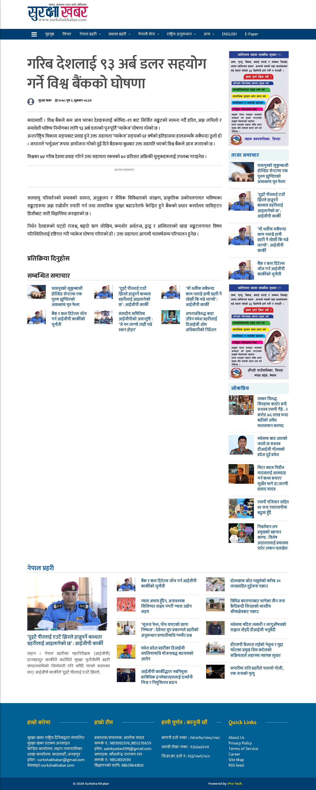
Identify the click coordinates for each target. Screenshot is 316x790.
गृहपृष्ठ (49, 34)
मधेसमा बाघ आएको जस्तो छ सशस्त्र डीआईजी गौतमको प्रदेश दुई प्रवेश (272, 446)
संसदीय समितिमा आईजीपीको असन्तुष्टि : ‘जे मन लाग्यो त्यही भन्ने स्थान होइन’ (136, 322)
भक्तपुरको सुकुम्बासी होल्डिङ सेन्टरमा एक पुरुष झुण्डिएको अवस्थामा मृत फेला (67, 296)
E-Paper (251, 34)
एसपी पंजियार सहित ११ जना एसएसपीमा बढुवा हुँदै (273, 508)
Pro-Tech (235, 784)
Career (234, 754)
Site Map (236, 759)
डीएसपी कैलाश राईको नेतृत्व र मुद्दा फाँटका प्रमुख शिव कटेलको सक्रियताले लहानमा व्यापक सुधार (256, 650)
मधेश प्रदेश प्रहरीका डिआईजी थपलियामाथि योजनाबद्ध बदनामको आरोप (167, 654)
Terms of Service (243, 748)
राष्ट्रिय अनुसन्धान (179, 34)
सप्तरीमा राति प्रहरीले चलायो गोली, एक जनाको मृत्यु (256, 671)
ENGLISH (229, 34)
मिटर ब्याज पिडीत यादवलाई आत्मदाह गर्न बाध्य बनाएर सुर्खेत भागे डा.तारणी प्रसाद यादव (272, 478)
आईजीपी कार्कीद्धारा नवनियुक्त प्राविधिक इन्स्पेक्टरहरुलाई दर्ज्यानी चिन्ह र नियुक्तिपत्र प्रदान (167, 677)
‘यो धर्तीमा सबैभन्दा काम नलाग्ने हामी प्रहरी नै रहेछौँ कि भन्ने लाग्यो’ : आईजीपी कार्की (204, 296)
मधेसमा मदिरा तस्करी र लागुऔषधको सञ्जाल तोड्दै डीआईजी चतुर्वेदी (258, 627)
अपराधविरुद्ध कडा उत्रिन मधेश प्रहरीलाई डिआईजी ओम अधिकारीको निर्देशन (201, 322)
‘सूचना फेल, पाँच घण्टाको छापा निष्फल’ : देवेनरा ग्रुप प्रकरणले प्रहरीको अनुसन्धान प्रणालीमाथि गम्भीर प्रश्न (169, 630)
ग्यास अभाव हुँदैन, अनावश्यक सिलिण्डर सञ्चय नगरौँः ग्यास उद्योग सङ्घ (166, 606)
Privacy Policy (240, 743)
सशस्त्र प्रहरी (117, 34)
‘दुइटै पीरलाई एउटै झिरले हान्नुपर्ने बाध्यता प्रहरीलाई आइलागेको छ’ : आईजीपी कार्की (135, 296)
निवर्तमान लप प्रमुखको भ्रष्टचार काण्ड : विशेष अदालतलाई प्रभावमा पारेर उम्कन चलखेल (272, 538)
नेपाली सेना (146, 34)
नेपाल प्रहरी (88, 34)
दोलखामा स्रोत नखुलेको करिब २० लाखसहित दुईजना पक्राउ (255, 584)
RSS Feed (236, 765)
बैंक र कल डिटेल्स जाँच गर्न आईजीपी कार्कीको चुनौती (69, 319)
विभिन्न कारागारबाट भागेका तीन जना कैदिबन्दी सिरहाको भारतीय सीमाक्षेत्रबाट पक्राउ (257, 606)
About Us (237, 737)
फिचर (66, 34)
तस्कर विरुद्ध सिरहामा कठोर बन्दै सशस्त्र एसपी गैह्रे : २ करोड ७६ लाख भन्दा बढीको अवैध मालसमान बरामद (272, 412)
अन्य (207, 34)
